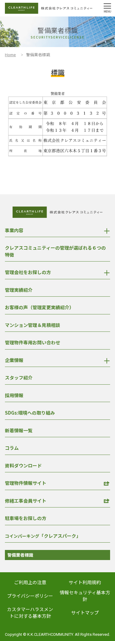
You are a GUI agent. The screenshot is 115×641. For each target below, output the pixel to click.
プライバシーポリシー (30, 595)
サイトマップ (85, 612)
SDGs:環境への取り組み (30, 412)
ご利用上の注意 (30, 582)
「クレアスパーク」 (43, 536)
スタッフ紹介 (19, 377)
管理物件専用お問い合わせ (32, 342)
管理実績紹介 (19, 290)
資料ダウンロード (23, 465)
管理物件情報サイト (25, 483)
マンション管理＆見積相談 (32, 325)
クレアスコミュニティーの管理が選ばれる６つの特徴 (55, 251)
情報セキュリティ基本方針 (85, 596)
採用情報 (14, 395)
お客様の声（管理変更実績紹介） (39, 307)
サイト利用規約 (85, 582)
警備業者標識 (20, 555)
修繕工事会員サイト (25, 500)
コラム (12, 448)
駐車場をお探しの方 (25, 518)
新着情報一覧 (19, 430)
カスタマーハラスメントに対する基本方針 (30, 612)
